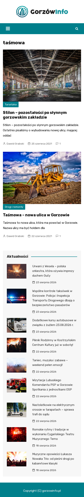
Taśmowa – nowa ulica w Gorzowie (36, 215)
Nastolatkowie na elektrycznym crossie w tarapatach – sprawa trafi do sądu (53, 409)
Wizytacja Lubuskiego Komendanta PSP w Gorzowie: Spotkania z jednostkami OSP (52, 384)
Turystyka (11, 104)
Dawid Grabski (15, 143)
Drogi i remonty (14, 206)
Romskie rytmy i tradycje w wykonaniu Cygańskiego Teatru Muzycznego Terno (53, 434)
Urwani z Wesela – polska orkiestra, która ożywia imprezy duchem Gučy (53, 270)
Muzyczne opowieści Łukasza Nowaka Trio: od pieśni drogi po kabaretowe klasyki (53, 458)
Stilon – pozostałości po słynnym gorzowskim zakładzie (35, 115)
